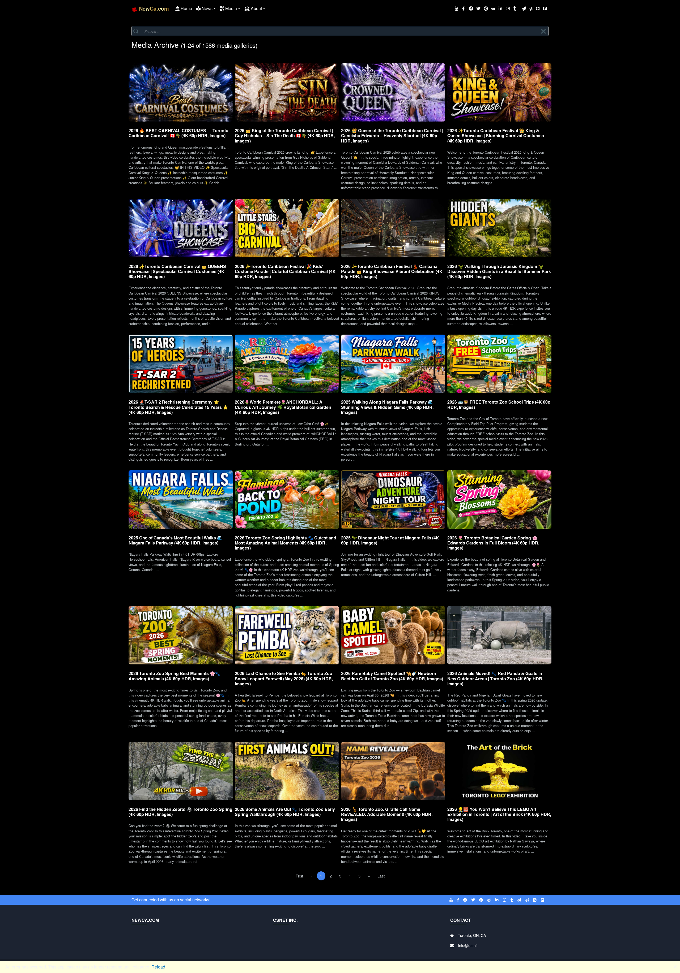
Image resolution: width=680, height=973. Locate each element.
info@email (467, 945)
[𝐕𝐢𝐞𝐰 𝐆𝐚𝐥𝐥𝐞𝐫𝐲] (181, 92)
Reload (158, 967)
